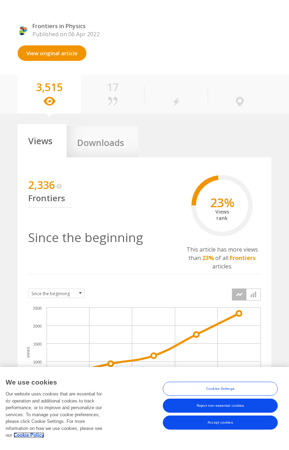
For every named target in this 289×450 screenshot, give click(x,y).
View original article (52, 53)
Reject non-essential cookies (220, 405)
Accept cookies (220, 422)
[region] (144, 408)
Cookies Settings (220, 389)
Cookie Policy (29, 435)
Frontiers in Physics (59, 26)
